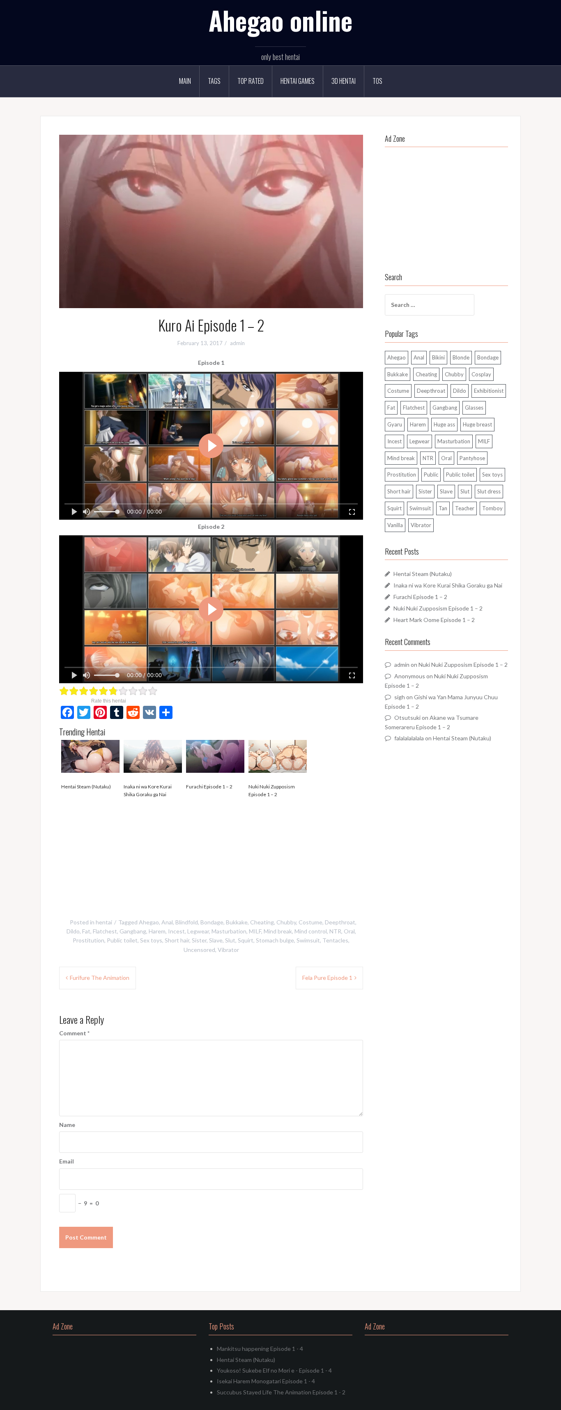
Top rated (250, 81)
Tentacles (335, 940)
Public (431, 474)
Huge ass (444, 424)
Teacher (464, 508)
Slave (216, 940)
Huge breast (477, 424)
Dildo (73, 931)
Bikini (438, 357)
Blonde (461, 357)
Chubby (286, 922)
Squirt (245, 940)
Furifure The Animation (99, 977)
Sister (199, 940)
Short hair (177, 940)
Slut (230, 940)
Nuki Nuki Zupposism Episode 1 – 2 (271, 790)
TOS (377, 81)
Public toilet (122, 940)
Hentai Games (297, 81)
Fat (86, 931)
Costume (310, 922)
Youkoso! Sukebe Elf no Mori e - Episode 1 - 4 (274, 1370)
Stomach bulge (275, 940)
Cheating (262, 922)
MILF (255, 931)
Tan (443, 508)
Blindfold (186, 922)
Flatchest (105, 931)
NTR (335, 931)
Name (67, 1124)
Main (185, 81)
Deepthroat (340, 922)
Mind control (310, 931)
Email (66, 1161)
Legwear (198, 931)
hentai (104, 922)
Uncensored (199, 949)
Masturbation (229, 931)
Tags (214, 81)
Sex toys (151, 940)
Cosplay (481, 374)
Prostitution (88, 940)
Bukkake (237, 922)
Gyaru (394, 424)
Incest (176, 931)
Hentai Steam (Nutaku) (86, 786)
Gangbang (133, 931)
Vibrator (228, 949)
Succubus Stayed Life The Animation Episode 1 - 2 (281, 1392)
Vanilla (395, 525)
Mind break (278, 931)
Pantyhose (472, 458)
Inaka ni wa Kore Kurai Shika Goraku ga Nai (148, 790)
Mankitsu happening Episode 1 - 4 (260, 1348)
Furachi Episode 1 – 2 (209, 786)
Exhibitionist (489, 390)
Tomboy (492, 508)
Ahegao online (280, 20)
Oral (349, 931)
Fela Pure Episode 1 (327, 977)
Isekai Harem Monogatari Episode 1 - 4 (266, 1381)
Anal (167, 922)
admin (237, 343)
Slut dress (489, 491)
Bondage (211, 922)
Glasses (474, 407)
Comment (74, 1033)
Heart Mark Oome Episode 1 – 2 (434, 619)
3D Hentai (343, 81)
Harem (157, 931)
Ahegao (149, 922)
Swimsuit (308, 940)
